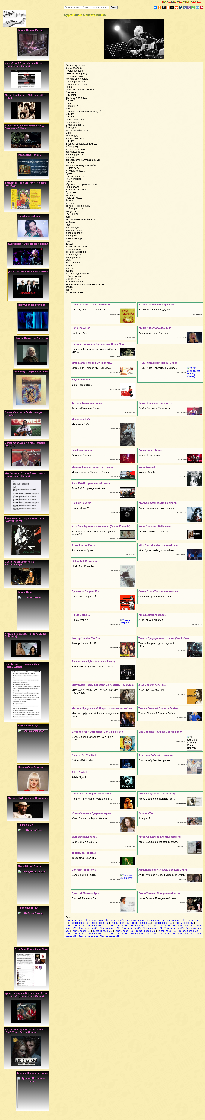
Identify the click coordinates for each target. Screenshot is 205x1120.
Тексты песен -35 (118, 933)
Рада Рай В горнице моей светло (91, 483)
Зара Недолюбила (29, 216)
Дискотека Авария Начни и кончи (28, 271)
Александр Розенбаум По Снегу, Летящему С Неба (24, 127)
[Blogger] (168, 7)
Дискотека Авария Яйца (86, 591)
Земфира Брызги (82, 450)
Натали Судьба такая (30, 767)
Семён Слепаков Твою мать (155, 403)
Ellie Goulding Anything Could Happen (160, 731)
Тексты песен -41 (109, 936)
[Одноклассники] (159, 7)
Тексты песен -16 (118, 925)
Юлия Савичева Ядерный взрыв (91, 813)
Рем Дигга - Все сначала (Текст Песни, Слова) (23, 665)
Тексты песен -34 (96, 933)
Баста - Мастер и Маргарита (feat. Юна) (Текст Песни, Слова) (24, 1030)
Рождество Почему (29, 155)
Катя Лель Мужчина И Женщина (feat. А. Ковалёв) (101, 526)
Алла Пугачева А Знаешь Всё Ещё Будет (162, 870)
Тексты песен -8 (79, 923)
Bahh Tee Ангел (81, 328)
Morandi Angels (147, 467)
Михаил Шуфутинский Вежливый (28, 798)
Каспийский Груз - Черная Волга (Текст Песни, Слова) (24, 64)
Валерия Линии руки (84, 870)
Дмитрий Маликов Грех (85, 893)
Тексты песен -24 (152, 928)
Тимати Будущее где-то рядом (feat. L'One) (163, 638)
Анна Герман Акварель (152, 615)
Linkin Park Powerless (84, 561)
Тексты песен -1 (74, 920)
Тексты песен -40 (88, 936)
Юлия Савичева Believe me (154, 526)
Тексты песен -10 (119, 923)
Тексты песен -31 (166, 931)
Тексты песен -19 (182, 925)
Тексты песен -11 (141, 923)
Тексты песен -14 (75, 925)
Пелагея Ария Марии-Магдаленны (92, 793)
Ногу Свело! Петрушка (31, 305)
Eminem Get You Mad (84, 755)
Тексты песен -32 (188, 931)
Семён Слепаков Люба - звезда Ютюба (23, 413)
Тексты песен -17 (139, 925)
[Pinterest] (201, 7)
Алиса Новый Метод (30, 30)
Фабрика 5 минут (28, 908)
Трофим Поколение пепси (32, 1073)
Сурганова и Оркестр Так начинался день (20, 563)
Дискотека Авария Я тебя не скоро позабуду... (25, 184)
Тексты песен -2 (94, 920)
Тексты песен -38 (182, 933)
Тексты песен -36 (139, 933)
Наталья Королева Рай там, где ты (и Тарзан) (25, 635)
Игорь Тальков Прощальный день (159, 893)
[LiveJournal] (180, 7)
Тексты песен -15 (96, 925)
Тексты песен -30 (145, 931)
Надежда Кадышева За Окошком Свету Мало (98, 344)
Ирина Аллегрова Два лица (154, 328)
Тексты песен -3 (115, 920)
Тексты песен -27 (80, 931)
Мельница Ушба (81, 419)
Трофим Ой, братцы (84, 853)
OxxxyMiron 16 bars (29, 866)
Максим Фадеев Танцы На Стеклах (92, 467)
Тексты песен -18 (160, 925)
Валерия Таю (146, 813)
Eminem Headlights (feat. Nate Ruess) (93, 661)
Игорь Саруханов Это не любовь (158, 503)
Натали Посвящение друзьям (156, 304)
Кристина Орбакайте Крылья (155, 755)
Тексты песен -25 (174, 928)
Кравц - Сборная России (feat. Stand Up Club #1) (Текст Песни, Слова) (26, 994)
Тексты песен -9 (99, 923)
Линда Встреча (81, 615)
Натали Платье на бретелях (31, 338)
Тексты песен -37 (160, 933)
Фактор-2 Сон (26, 824)
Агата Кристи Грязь (83, 545)
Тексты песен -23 (131, 928)
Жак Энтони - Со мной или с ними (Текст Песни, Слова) (25, 474)
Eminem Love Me (81, 503)
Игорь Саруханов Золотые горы (158, 793)
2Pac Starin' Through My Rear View (92, 363)
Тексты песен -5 (155, 920)
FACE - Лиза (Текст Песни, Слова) (158, 363)
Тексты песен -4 (135, 920)
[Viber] (189, 7)
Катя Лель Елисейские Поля (31, 949)
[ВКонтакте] (155, 7)
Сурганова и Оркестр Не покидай (28, 244)
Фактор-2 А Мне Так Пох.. (87, 638)
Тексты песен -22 (109, 928)
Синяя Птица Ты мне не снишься (158, 591)
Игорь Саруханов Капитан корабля (159, 836)
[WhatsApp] (193, 7)
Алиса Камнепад (28, 725)
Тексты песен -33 (75, 933)
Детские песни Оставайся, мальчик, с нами (97, 731)
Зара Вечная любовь (84, 836)
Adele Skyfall (79, 772)
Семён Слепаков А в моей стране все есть (25, 444)
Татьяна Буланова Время (87, 403)
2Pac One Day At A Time (152, 685)
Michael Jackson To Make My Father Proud (25, 96)
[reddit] (176, 7)
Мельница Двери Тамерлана (31, 371)
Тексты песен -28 (102, 931)
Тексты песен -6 (175, 920)
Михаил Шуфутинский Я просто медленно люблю (102, 708)
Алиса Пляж (25, 592)
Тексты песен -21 (88, 928)
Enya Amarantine (81, 379)
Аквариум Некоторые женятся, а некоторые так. (24, 519)
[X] (164, 7)
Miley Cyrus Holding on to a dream (158, 545)
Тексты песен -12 (162, 923)
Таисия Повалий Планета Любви (158, 708)
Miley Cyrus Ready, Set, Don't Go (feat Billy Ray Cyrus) (103, 685)
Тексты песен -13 (184, 923)
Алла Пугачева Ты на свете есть (91, 304)
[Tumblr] (185, 7)
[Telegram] (197, 7)
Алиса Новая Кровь (150, 450)
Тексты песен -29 (123, 931)
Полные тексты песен (183, 2)
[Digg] (172, 7)
